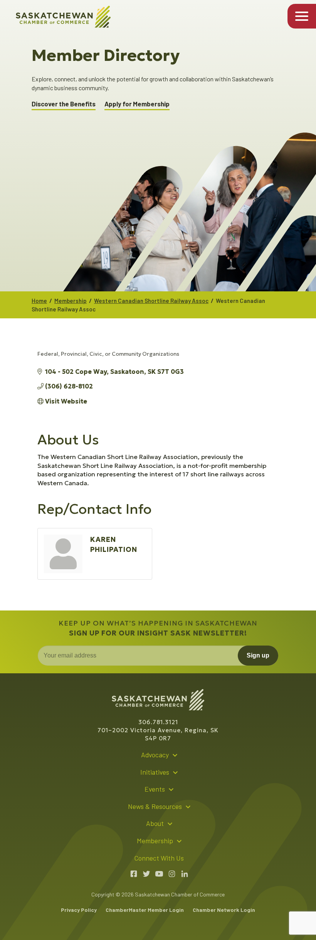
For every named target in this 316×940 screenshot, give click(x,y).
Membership (70, 300)
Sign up (258, 655)
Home (39, 300)
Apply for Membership (137, 104)
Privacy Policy (79, 909)
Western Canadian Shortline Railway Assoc (151, 300)
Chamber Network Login (224, 909)
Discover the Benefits (64, 104)
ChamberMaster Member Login (145, 909)
